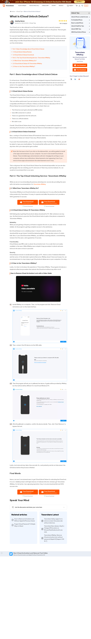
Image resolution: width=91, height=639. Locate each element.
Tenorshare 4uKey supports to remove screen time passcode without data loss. (53, 521)
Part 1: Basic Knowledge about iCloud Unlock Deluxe (28, 49)
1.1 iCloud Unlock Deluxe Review (22, 52)
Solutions (61, 5)
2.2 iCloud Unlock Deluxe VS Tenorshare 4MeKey (27, 63)
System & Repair (22, 5)
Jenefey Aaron (20, 21)
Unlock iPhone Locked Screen (79, 17)
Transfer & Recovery (34, 5)
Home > (13, 11)
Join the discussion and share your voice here (28, 507)
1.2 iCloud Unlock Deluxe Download (23, 55)
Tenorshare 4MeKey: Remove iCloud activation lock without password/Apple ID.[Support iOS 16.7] (54, 538)
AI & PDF (54, 5)
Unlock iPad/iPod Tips (77, 26)
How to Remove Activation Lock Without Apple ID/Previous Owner (24, 520)
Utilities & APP (45, 5)
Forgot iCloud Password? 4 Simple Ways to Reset (24, 525)
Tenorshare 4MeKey (40, 184)
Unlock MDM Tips (76, 29)
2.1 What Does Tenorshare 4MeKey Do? (25, 60)
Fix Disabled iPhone (76, 20)
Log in (86, 5)
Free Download (81, 65)
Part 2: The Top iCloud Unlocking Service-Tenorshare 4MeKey (31, 58)
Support (71, 5)
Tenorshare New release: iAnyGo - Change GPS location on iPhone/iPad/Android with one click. (54, 529)
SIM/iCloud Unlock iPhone (78, 32)
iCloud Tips (33, 23)
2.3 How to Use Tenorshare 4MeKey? (24, 66)
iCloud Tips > (20, 11)
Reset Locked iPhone (77, 23)
